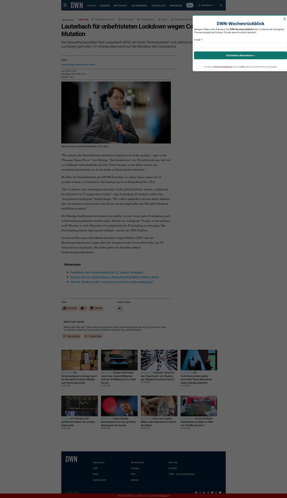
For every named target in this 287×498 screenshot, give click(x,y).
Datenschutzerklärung (223, 67)
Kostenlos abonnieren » (240, 55)
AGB (242, 67)
